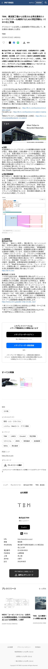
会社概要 (10, 647)
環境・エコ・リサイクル (12, 421)
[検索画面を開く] (45, 2)
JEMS (17, 441)
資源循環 (37, 441)
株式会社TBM (28, 485)
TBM (5, 436)
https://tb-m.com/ (8, 270)
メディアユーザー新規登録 (24, 345)
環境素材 (27, 441)
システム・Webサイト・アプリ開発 (16, 426)
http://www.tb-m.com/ (25, 539)
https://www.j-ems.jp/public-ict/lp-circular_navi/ (18, 302)
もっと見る (42, 588)
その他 (6, 411)
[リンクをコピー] (28, 42)
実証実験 (33, 436)
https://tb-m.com (7, 455)
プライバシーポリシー (24, 647)
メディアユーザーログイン (24, 334)
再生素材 (15, 446)
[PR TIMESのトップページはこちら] (8, 3)
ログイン (31, 3)
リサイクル (7, 441)
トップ (5, 485)
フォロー (24, 527)
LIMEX (13, 436)
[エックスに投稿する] (10, 42)
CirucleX (23, 436)
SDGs (6, 446)
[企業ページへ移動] (24, 506)
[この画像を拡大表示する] (10, 382)
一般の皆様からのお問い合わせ (24, 661)
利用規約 (38, 647)
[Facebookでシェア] (14, 42)
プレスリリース (15, 485)
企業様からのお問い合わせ (24, 656)
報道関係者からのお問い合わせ (24, 652)
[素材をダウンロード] (24, 42)
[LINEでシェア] (18, 42)
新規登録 (39, 3)
